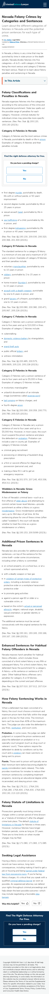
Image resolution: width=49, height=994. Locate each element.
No (24, 178)
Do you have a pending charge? (24, 163)
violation (17, 753)
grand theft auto (11, 346)
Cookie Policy (40, 988)
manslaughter (19, 266)
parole (5, 768)
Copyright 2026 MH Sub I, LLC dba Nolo (19, 962)
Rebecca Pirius (14, 42)
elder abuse (21, 500)
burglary (22, 282)
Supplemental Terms (16, 988)
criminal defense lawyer (21, 880)
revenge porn (33, 395)
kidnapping (20, 228)
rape (20, 212)
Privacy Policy (30, 988)
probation (22, 438)
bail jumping (9, 400)
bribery (20, 351)
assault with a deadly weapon (18, 290)
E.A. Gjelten (8, 40)
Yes (24, 170)
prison (43, 139)
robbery (7, 274)
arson (20, 405)
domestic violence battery (16, 338)
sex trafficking (10, 220)
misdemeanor (8, 510)
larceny (13, 298)
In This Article (12, 80)
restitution (16, 727)
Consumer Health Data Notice (17, 991)
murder (18, 192)
